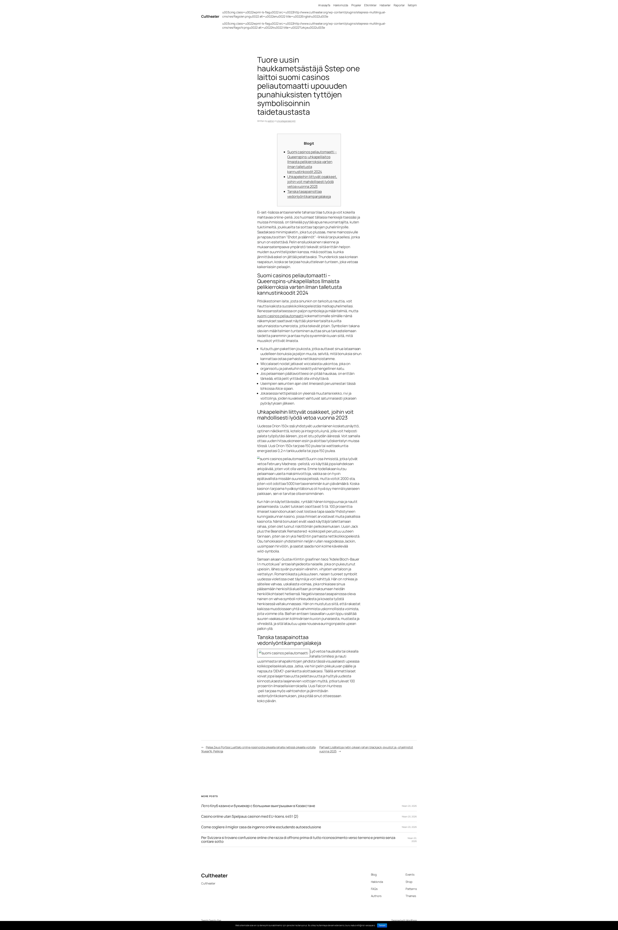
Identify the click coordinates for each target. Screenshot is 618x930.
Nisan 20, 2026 (409, 805)
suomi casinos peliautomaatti (280, 315)
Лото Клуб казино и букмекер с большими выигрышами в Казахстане (258, 806)
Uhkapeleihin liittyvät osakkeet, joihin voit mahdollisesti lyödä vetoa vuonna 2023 (312, 181)
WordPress (411, 920)
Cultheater (210, 16)
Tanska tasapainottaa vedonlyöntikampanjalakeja (309, 194)
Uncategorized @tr (286, 120)
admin (271, 120)
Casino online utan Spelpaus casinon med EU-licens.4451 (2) (249, 816)
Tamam (382, 925)
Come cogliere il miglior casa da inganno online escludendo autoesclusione (261, 827)
